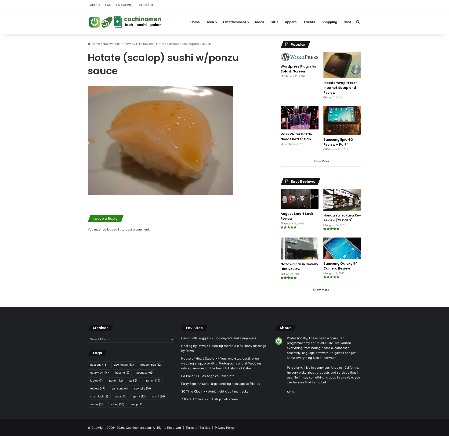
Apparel (291, 22)
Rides (259, 22)
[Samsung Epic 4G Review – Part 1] (342, 120)
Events (309, 22)
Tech (210, 22)
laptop (96, 380)
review (97, 388)
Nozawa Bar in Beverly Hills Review (128, 44)
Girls (274, 22)
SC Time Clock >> (194, 391)
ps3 (134, 380)
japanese (144, 372)
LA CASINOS (125, 5)
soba (120, 396)
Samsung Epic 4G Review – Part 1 (338, 142)
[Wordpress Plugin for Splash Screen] (300, 57)
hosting (122, 372)
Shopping (329, 22)
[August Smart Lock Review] (300, 199)
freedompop (151, 364)
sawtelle (142, 388)
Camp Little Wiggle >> (197, 338)
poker (116, 380)
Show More (321, 161)
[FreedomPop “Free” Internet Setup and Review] (342, 65)
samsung (120, 388)
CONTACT (146, 5)
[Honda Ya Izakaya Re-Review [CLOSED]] (342, 200)
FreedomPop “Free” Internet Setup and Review (340, 87)
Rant (347, 22)
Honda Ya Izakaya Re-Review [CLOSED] (342, 218)
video (117, 404)
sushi (158, 396)
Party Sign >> (191, 384)
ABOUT (95, 5)
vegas (97, 404)
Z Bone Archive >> (195, 399)
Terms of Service (198, 427)
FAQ (108, 5)
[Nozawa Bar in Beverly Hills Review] (300, 248)
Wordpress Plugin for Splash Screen (299, 69)
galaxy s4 (99, 372)
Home (195, 22)
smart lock (99, 396)
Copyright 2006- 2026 (107, 427)
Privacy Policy (225, 427)
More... (292, 392)
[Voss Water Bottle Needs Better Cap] (300, 117)
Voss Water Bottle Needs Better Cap (296, 136)
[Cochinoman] (125, 21)
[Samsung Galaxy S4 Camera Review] (342, 248)
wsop (137, 404)
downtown (124, 364)
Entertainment (234, 22)
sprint (139, 396)
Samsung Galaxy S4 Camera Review (340, 266)
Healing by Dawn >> (196, 346)
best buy (98, 364)
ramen (153, 380)
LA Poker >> (190, 376)
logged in (114, 229)
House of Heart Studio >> (200, 358)
